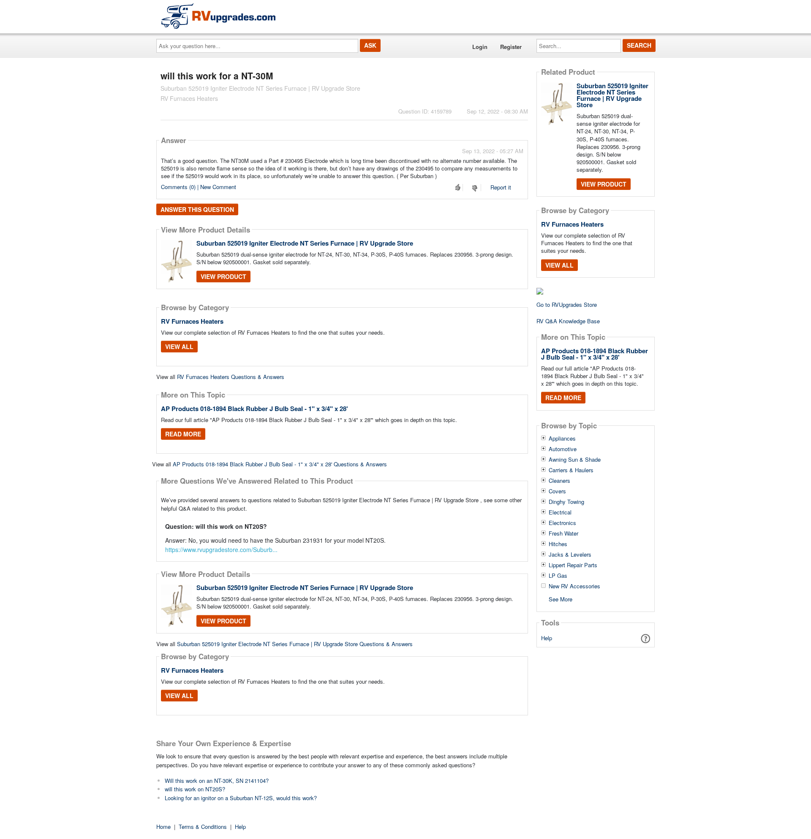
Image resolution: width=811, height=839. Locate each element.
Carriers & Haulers (571, 470)
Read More (183, 434)
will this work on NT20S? (195, 789)
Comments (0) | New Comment (198, 187)
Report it (500, 187)
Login (479, 47)
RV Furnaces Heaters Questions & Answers (230, 377)
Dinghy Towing (566, 502)
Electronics (562, 523)
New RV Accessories (574, 586)
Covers (557, 491)
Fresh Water (563, 533)
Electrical (560, 512)
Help (546, 638)
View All (179, 346)
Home (163, 827)
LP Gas (558, 576)
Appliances (562, 438)
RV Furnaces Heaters (192, 321)
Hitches (558, 544)
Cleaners (559, 481)
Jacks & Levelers (570, 555)
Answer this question (197, 209)
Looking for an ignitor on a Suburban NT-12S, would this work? (241, 798)
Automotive (563, 449)
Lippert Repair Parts (573, 565)
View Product (223, 276)
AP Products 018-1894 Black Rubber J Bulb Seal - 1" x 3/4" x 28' (254, 408)
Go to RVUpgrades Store (566, 304)
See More (560, 598)
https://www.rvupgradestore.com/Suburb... (221, 549)
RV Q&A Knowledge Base (568, 321)
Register (511, 47)
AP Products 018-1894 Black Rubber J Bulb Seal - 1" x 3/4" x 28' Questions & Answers (280, 464)
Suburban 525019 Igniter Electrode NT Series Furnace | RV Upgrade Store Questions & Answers (295, 644)
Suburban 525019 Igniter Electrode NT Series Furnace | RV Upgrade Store (304, 243)
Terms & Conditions (203, 827)
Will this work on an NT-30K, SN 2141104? (217, 781)
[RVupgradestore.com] (218, 16)
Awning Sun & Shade (575, 460)
